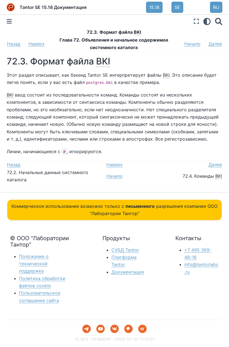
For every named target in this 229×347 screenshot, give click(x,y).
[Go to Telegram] (86, 329)
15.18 (154, 7)
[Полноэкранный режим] (196, 21)
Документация (127, 272)
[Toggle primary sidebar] (9, 21)
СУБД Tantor (125, 250)
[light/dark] (207, 21)
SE (177, 7)
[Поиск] (219, 21)
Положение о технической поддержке (34, 264)
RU (216, 7)
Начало (192, 44)
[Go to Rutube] (142, 329)
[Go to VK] (114, 329)
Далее (215, 44)
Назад (13, 44)
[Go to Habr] (128, 329)
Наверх (36, 44)
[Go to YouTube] (100, 329)
